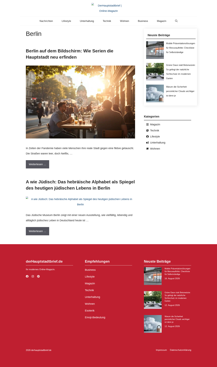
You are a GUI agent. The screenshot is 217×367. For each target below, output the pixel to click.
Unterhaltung (87, 21)
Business (143, 21)
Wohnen (124, 21)
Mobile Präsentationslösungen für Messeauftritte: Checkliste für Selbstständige (180, 47)
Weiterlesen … (37, 164)
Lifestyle (66, 21)
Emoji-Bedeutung (95, 317)
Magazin (161, 21)
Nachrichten (46, 21)
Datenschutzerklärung (180, 350)
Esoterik (89, 310)
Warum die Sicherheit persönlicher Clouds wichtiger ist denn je (180, 91)
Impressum (161, 350)
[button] (176, 21)
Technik (107, 21)
